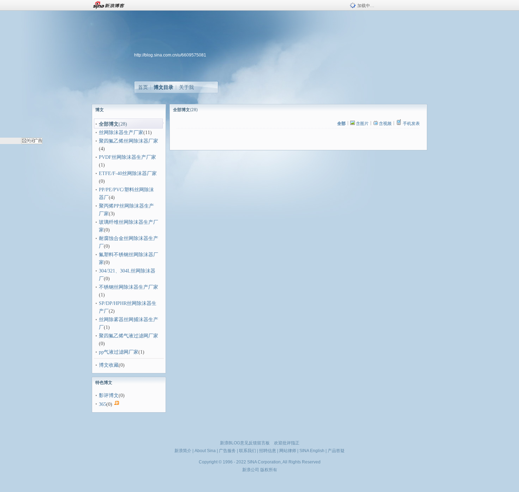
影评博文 (109, 395)
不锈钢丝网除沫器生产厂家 (128, 287)
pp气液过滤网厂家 (118, 352)
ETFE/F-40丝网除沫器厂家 (128, 173)
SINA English (311, 450)
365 (102, 404)
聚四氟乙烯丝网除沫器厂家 (128, 141)
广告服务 (227, 450)
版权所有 (268, 469)
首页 (143, 87)
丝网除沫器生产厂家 (121, 132)
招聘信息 (267, 450)
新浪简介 (182, 450)
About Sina (205, 450)
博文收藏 (109, 365)
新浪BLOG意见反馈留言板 (245, 442)
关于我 (186, 87)
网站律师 (287, 450)
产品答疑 (336, 450)
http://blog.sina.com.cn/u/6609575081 (170, 55)
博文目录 (163, 87)
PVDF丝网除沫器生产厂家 (127, 157)
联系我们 (247, 450)
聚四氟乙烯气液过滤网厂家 (128, 335)
